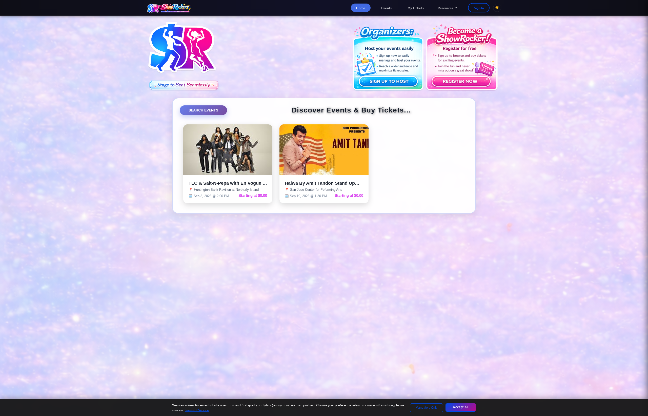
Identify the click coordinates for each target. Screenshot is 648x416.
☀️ (497, 8)
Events (386, 8)
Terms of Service (197, 410)
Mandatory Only (426, 407)
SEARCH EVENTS (203, 110)
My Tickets (416, 8)
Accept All (460, 407)
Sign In (479, 8)
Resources (447, 8)
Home (360, 8)
